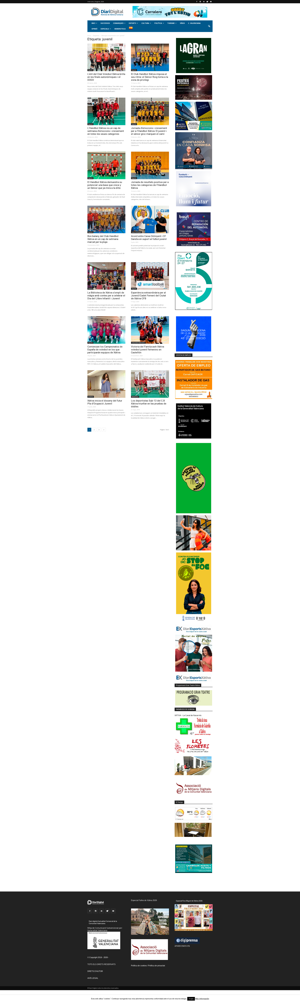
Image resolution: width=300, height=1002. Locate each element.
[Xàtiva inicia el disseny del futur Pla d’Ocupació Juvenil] (106, 384)
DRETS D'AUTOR (95, 971)
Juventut (90, 397)
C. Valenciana (194, 23)
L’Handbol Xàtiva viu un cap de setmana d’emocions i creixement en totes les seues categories (105, 131)
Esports (132, 23)
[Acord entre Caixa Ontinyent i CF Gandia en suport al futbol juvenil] (150, 219)
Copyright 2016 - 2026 (98, 957)
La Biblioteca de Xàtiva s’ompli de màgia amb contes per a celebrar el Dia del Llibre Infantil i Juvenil (106, 295)
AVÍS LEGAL (92, 978)
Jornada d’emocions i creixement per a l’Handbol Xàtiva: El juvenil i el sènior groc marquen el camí (149, 131)
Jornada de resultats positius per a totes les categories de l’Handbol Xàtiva (150, 185)
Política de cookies (139, 966)
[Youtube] (211, 1)
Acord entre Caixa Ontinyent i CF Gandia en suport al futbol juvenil (149, 237)
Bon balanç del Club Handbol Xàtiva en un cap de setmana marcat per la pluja (102, 239)
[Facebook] (197, 1)
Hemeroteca (120, 29)
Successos (105, 23)
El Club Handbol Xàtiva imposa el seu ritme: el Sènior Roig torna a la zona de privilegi (149, 77)
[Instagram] (200, 1)
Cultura (145, 23)
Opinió (94, 29)
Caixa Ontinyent (136, 232)
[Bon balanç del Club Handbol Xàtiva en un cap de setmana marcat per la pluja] (106, 219)
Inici (93, 23)
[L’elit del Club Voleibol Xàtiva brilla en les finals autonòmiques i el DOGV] (106, 57)
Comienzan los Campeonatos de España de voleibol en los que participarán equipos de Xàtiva (104, 349)
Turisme (171, 23)
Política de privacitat (156, 966)
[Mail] (204, 1)
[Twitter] (207, 1)
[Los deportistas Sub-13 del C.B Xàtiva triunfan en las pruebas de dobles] (150, 384)
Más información (202, 999)
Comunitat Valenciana (138, 342)
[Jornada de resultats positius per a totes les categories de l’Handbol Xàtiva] (150, 165)
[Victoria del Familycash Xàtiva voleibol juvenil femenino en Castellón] (150, 330)
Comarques (118, 23)
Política (158, 23)
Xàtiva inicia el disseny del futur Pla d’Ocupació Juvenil (104, 402)
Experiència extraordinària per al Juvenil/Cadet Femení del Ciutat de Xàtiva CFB (148, 295)
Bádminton (135, 397)
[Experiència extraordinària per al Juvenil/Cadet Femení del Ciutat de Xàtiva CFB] (150, 276)
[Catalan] (131, 29)
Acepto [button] (191, 999)
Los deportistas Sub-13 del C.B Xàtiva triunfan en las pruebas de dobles (148, 403)
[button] (209, 26)
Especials (105, 29)
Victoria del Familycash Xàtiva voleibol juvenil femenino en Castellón (147, 349)
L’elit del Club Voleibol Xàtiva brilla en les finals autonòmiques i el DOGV (106, 77)
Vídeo (182, 23)
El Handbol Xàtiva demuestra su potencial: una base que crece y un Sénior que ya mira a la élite (104, 185)
